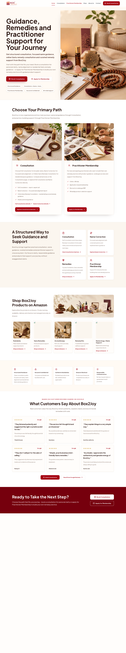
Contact (98, 3)
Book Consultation (112, 3)
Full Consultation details (22, 204)
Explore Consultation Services (26, 209)
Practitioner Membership (74, 3)
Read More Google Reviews (71, 477)
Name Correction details (41, 204)
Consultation (61, 3)
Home (53, 3)
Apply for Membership (41, 79)
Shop (85, 3)
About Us (91, 3)
